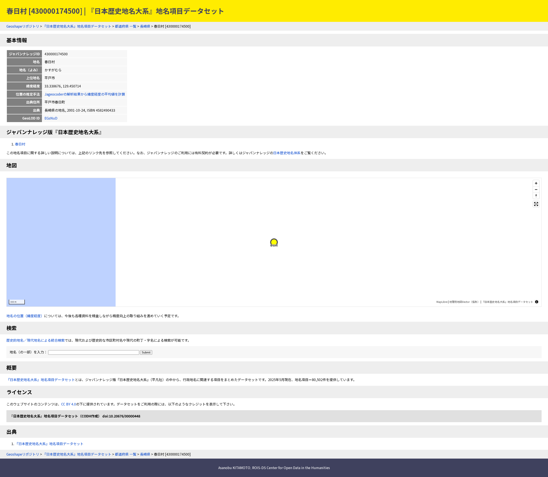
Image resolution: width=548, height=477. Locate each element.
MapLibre (441, 302)
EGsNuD (51, 118)
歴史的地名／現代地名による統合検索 (35, 340)
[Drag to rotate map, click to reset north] (536, 196)
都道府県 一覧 (125, 26)
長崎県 (145, 26)
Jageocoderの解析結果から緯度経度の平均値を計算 (85, 94)
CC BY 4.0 (68, 404)
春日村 (20, 144)
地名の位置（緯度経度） (25, 315)
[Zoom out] (536, 189)
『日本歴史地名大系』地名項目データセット (77, 26)
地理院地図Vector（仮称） (464, 302)
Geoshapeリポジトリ (22, 26)
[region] (274, 242)
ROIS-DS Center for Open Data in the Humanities (291, 467)
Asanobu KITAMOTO (234, 467)
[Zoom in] (536, 183)
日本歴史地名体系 (287, 152)
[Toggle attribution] (536, 301)
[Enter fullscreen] (536, 204)
